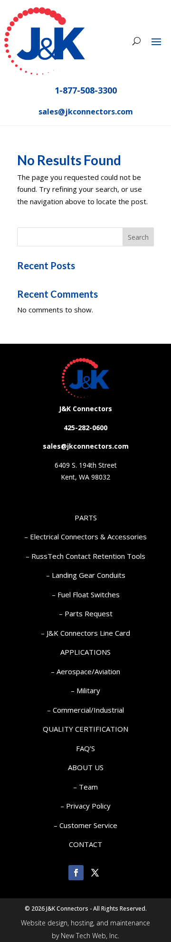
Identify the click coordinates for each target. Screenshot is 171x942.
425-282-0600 (85, 427)
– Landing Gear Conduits (85, 575)
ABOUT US (86, 767)
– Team (85, 786)
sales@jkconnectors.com (85, 111)
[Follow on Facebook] (76, 872)
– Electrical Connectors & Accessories (85, 536)
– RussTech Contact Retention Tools (85, 556)
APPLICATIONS (85, 652)
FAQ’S (85, 748)
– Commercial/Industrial (85, 710)
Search (138, 237)
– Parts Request (86, 613)
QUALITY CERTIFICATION (85, 729)
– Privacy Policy (85, 805)
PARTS (86, 517)
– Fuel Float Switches (86, 594)
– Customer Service (85, 825)
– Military (85, 690)
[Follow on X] (95, 872)
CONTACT (85, 844)
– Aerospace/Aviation (85, 671)
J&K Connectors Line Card (88, 633)
